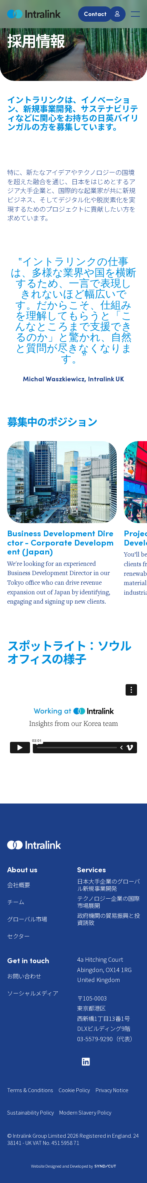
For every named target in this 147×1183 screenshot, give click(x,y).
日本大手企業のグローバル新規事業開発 (108, 885)
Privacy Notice (112, 1090)
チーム (15, 902)
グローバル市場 (27, 919)
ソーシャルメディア (32, 993)
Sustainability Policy (30, 1112)
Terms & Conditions (30, 1090)
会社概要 (18, 884)
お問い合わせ (24, 976)
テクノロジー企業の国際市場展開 (108, 902)
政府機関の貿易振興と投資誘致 (108, 919)
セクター (18, 936)
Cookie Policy (74, 1090)
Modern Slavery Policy (85, 1112)
